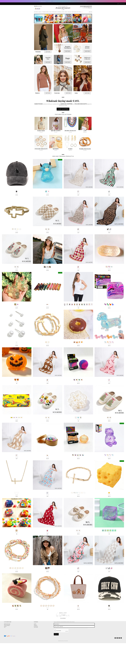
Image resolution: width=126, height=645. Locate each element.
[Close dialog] (84, 303)
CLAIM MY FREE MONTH (70, 331)
